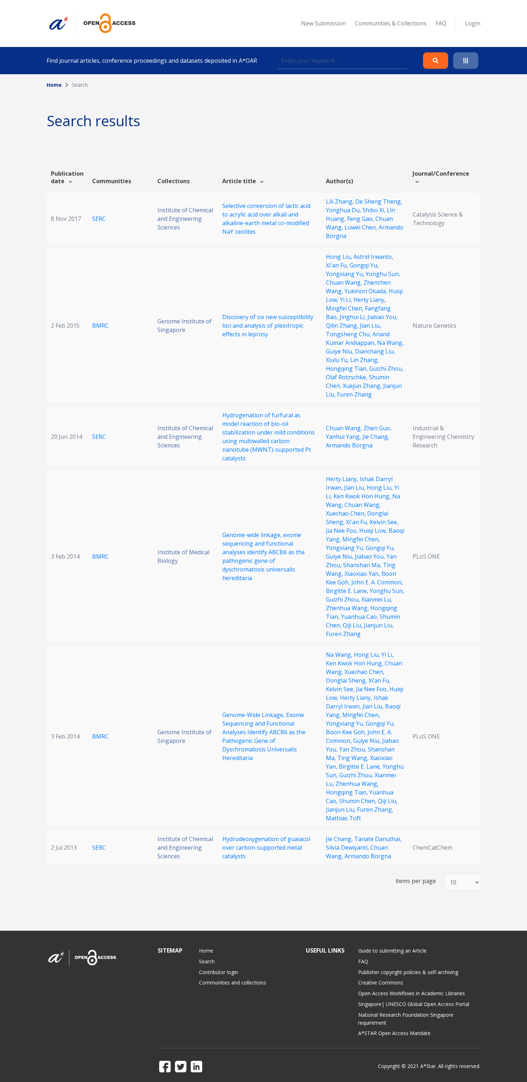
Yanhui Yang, (344, 437)
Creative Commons (380, 982)
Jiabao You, (382, 317)
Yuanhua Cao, (360, 617)
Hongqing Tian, (347, 368)
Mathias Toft (343, 818)
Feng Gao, (361, 219)
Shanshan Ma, (363, 565)
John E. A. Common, (377, 582)
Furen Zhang (354, 394)
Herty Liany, (369, 300)
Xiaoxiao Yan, (363, 574)
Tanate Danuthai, (378, 839)
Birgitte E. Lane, (348, 591)
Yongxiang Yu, (346, 274)
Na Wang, (390, 343)
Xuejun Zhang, (363, 386)
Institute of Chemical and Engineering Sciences (185, 218)
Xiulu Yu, (338, 360)
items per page (415, 881)
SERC (99, 219)
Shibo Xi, (374, 210)
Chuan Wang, (345, 282)
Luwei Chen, (362, 227)
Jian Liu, (370, 325)
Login (472, 23)
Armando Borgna (349, 445)
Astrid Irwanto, (373, 257)
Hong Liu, (339, 257)
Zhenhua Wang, (348, 608)
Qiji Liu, (353, 625)
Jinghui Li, (353, 317)
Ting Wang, (353, 758)
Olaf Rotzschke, (347, 377)
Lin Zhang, (364, 360)
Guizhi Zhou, (386, 368)
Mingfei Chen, (345, 308)
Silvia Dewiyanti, (348, 847)
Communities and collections (232, 982)
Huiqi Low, (374, 531)
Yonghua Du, (344, 210)
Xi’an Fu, (379, 680)
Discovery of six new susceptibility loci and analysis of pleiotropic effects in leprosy (267, 325)
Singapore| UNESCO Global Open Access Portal (413, 1004)
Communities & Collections (391, 23)
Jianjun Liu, (379, 625)
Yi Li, (346, 300)
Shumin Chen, (358, 801)
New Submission (323, 23)
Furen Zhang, (375, 809)
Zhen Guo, (377, 428)
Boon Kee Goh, (346, 732)
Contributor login (218, 972)
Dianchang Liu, (375, 351)
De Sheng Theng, (378, 201)
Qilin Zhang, (343, 325)
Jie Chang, (375, 437)
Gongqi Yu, (364, 265)
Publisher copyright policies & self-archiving (408, 972)
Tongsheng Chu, (349, 334)
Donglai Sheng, (347, 680)
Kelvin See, (384, 522)
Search (207, 961)
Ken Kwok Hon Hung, (362, 496)
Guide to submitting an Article (392, 950)
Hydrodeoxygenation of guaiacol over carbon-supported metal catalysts (266, 847)
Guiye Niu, (340, 351)
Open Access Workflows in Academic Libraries (411, 993)
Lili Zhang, (340, 201)
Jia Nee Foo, (342, 531)
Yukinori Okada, (367, 291)
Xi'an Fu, (338, 265)
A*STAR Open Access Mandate (394, 1033)
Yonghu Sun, (383, 274)
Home (54, 84)
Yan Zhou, (353, 749)
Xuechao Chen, (346, 513)
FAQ (441, 23)
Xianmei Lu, (376, 599)
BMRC (100, 325)
